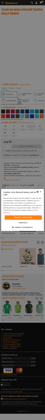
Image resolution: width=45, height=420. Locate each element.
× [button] (40, 191)
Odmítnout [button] (23, 223)
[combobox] (38, 192)
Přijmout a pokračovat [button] (23, 217)
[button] (22, 227)
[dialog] (22, 210)
